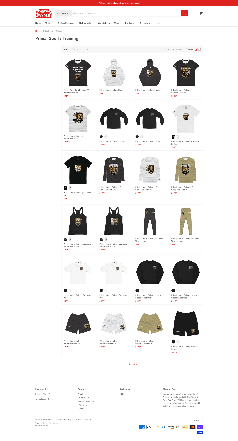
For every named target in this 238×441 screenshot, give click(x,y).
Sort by (66, 49)
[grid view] (196, 49)
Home (38, 23)
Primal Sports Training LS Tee (111, 141)
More (158, 23)
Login (199, 23)
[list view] (199, 49)
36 (177, 49)
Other (117, 23)
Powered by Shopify (42, 425)
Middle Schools (103, 23)
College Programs (66, 23)
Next (135, 364)
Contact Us (82, 408)
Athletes (49, 23)
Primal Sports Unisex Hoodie (111, 90)
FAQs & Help (83, 405)
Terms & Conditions (86, 401)
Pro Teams (130, 23)
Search (80, 394)
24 (173, 49)
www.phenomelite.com (44, 399)
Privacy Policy (83, 398)
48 (180, 49)
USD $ (196, 421)
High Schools (85, 23)
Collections (145, 23)
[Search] (184, 13)
